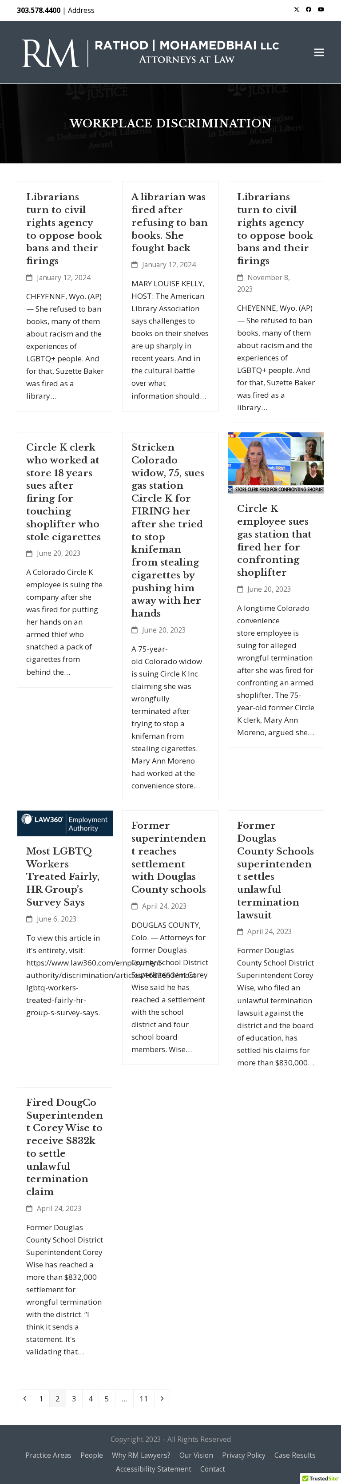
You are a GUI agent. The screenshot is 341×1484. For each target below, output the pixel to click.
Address (81, 10)
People (91, 1455)
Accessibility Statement (153, 1469)
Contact (212, 1469)
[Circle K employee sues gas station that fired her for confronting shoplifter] (276, 462)
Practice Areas (48, 1455)
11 (146, 1398)
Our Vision (196, 1455)
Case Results (295, 1455)
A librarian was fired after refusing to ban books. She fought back (169, 222)
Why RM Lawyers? (141, 1455)
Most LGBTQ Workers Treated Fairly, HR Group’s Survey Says (62, 877)
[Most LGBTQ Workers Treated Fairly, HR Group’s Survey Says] (65, 823)
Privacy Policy (244, 1455)
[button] (319, 52)
